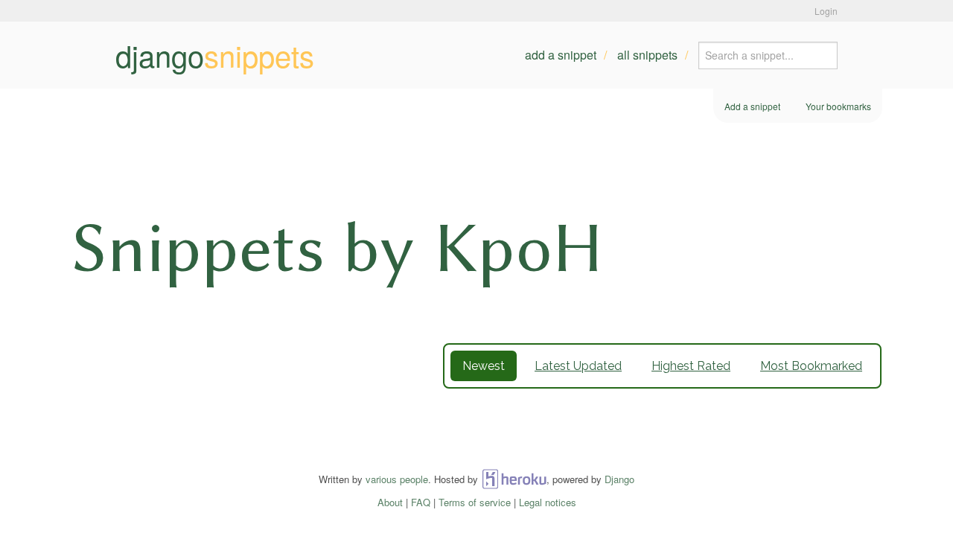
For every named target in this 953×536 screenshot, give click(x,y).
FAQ (420, 502)
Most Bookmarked (811, 366)
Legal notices (547, 502)
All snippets (647, 54)
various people (397, 479)
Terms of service (475, 502)
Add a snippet (560, 54)
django (214, 55)
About (390, 502)
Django (619, 479)
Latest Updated (578, 366)
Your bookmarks (838, 106)
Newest (483, 366)
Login (826, 10)
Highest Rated (690, 366)
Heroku (514, 479)
